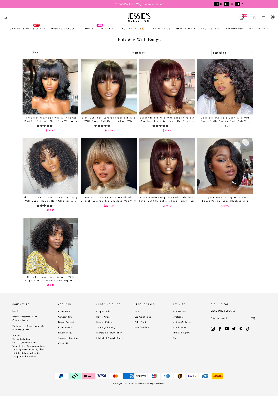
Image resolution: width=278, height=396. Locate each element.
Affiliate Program (181, 332)
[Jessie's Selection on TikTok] (248, 329)
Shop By (89, 28)
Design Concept (66, 322)
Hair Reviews (179, 311)
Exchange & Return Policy (109, 332)
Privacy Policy (65, 332)
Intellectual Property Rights (109, 338)
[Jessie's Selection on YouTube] (227, 329)
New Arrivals (186, 28)
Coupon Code (103, 311)
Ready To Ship (258, 28)
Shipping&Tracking (105, 327)
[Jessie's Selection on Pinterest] (241, 329)
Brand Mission (65, 327)
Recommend (234, 28)
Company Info (65, 316)
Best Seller (109, 28)
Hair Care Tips (141, 327)
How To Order (103, 316)
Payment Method (104, 322)
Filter (35, 52)
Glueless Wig (211, 28)
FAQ (136, 311)
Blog (175, 338)
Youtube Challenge (182, 322)
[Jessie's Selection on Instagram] (213, 329)
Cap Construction (142, 316)
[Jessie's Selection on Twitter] (234, 329)
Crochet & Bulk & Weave (27, 28)
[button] (45, 126)
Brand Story (64, 311)
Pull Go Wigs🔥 (133, 28)
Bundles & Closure (64, 28)
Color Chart (140, 322)
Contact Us (63, 343)
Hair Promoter (180, 327)
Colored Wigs (160, 28)
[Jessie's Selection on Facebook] (220, 329)
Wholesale (178, 316)
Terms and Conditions (68, 338)
